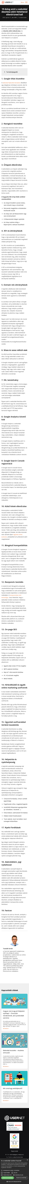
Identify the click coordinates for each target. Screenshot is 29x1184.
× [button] (27, 1160)
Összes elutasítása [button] (21, 1177)
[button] (14, 1181)
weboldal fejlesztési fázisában (11, 83)
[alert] (14, 1171)
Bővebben (9, 1167)
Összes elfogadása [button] (8, 1177)
